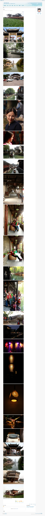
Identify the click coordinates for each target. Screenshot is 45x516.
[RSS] (14, 3)
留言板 (19, 5)
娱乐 (12, 10)
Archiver (36, 513)
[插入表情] (3, 506)
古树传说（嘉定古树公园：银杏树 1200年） (30, 506)
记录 (7, 5)
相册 (12, 5)
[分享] (13, 3)
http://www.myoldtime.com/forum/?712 (7, 3)
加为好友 (38, 13)
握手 (19, 502)
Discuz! (5, 513)
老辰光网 (1, 0)
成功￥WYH (39, 12)
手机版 (38, 513)
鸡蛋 (22, 502)
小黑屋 (39, 513)
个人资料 (23, 5)
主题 (14, 5)
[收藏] (11, 3)
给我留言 (40, 13)
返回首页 (3, 0)
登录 (44, 0)
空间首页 (5, 5)
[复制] (12, 3)
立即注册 (42, 0)
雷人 (17, 502)
